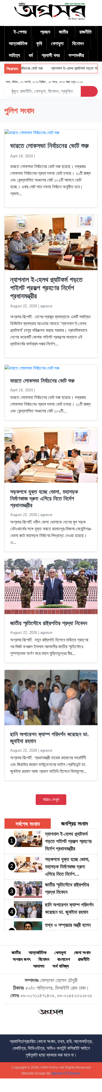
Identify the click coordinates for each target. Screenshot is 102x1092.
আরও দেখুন (51, 799)
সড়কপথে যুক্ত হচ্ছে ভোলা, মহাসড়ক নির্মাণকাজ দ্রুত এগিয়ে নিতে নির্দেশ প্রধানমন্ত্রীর (44, 498)
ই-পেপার (20, 32)
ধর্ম (31, 55)
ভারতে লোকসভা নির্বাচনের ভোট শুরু (49, 145)
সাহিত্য (14, 55)
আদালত (38, 966)
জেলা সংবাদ (82, 952)
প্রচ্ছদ (45, 32)
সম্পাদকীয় (76, 55)
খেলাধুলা (57, 43)
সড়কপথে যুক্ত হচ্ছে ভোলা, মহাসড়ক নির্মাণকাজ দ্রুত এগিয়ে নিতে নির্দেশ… (67, 867)
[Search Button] (89, 91)
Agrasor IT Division (65, 1073)
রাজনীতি (85, 32)
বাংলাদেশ (63, 959)
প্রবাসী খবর (51, 55)
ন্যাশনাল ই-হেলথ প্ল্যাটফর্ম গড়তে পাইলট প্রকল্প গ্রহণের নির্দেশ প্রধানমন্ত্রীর (46, 288)
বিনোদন (78, 43)
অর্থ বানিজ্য (60, 966)
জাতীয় (63, 32)
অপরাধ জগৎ (22, 959)
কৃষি (39, 43)
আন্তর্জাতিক (18, 43)
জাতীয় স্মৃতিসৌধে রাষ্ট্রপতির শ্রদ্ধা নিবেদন (48, 623)
